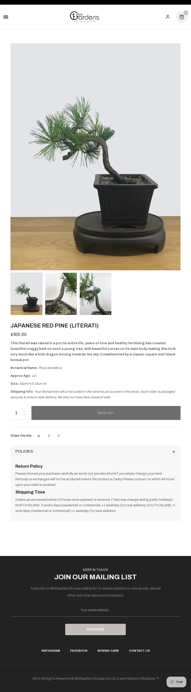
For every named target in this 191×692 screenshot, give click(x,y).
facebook (79, 650)
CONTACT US (139, 650)
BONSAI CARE (108, 650)
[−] (24, 415)
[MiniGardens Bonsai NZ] (84, 16)
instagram (50, 650)
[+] (24, 410)
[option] (26, 294)
